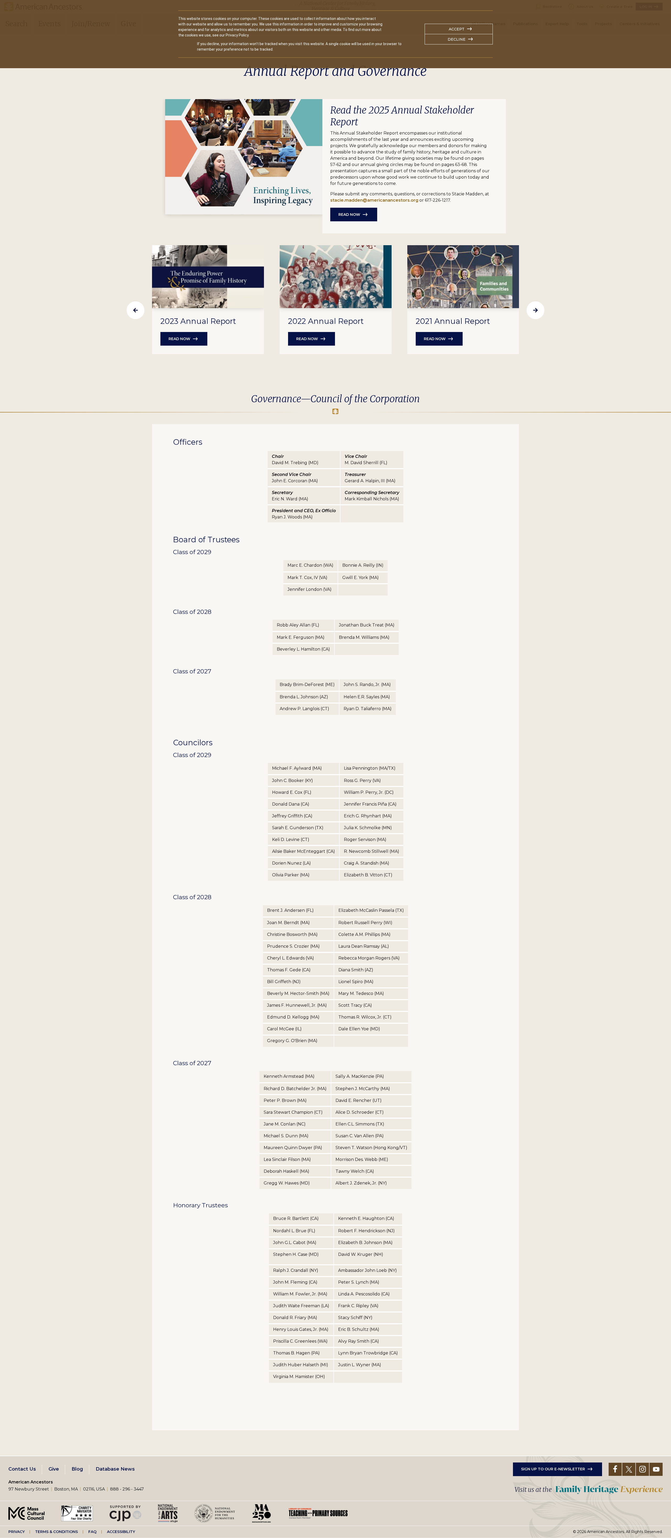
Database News (115, 1469)
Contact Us (22, 1469)
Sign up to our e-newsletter (553, 1469)
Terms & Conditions (56, 1531)
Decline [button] (457, 39)
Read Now (349, 214)
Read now (179, 338)
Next (535, 310)
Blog (77, 1469)
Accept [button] (456, 29)
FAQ (92, 1531)
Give (53, 1469)
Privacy (16, 1531)
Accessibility (121, 1531)
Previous (135, 310)
